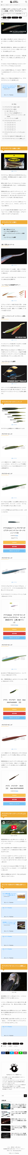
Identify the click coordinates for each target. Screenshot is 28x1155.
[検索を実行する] (25, 1095)
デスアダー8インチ (11, 129)
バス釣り (10, 1046)
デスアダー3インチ (11, 122)
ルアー (9, 17)
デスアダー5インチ (11, 126)
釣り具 (4, 17)
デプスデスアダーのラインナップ (13, 120)
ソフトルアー (15, 17)
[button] (3, 1053)
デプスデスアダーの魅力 (10, 109)
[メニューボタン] (2, 2)
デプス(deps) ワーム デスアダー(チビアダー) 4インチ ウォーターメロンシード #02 (14, 530)
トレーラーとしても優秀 (12, 118)
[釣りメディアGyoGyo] (14, 2)
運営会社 (12, 1147)
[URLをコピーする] (25, 1053)
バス (20, 17)
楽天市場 (14, 546)
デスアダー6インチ (11, 128)
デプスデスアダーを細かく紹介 (12, 107)
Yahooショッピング (14, 550)
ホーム (9, 1147)
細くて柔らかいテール (12, 111)
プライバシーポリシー (20, 1148)
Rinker (16, 535)
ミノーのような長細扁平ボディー (14, 113)
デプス (4, 1046)
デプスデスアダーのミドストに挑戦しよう (15, 138)
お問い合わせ (17, 1147)
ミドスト (16, 1046)
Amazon (14, 542)
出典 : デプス (14, 171)
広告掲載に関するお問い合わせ (9, 1148)
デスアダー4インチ (11, 124)
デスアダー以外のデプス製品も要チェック (15, 136)
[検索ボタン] (26, 2)
